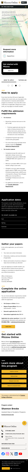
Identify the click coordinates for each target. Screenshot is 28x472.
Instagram (7, 453)
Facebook (3, 453)
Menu (23, 2)
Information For (7, 443)
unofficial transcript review (18, 347)
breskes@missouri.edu (7, 414)
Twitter (11, 453)
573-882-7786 (5, 322)
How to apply (9, 80)
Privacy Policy (5, 465)
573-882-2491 (10, 430)
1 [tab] (8, 85)
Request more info (14, 380)
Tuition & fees (14, 376)
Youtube (20, 453)
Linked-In (16, 453)
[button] (15, 468)
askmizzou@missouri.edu (18, 322)
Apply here (11, 70)
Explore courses (14, 371)
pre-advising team (15, 341)
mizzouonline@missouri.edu (14, 433)
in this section (7, 6)
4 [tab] (19, 85)
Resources (5, 448)
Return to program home (14, 385)
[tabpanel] (8, 80)
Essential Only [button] (6, 468)
